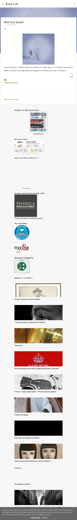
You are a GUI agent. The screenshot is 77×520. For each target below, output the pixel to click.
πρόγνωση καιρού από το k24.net (29, 153)
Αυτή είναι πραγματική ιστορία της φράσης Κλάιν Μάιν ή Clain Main (36, 368)
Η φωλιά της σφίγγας (21, 415)
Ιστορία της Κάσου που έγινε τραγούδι (27, 299)
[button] (5, 29)
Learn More (35, 518)
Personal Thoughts (11, 82)
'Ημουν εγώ (18, 345)
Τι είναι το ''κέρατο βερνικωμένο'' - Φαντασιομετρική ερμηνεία (35, 391)
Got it (45, 518)
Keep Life (12, 4)
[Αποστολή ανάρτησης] (5, 80)
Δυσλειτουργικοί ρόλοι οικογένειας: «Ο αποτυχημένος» (32, 461)
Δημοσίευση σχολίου (11, 99)
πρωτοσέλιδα (38, 134)
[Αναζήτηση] (21, 3)
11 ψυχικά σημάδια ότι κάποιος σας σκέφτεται (30, 322)
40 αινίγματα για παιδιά (22, 484)
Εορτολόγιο (26, 188)
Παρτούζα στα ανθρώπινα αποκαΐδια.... (27, 438)
